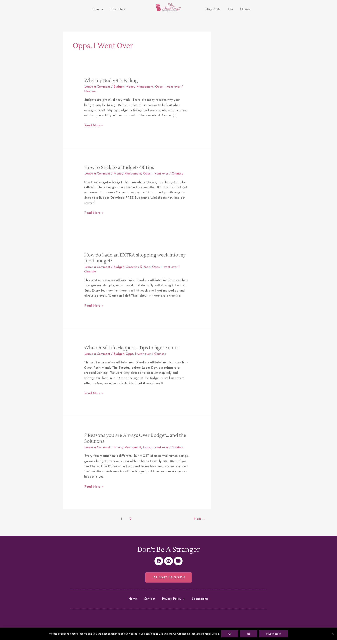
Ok (229, 633)
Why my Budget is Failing (111, 81)
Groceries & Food (138, 267)
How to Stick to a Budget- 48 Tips (119, 167)
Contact (149, 599)
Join (230, 9)
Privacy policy (273, 633)
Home (95, 9)
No (248, 633)
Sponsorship (200, 599)
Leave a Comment (97, 86)
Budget (119, 86)
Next (200, 519)
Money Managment (139, 86)
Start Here (118, 9)
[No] (332, 633)
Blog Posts (212, 9)
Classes (245, 9)
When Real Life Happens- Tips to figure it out (131, 348)
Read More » (93, 125)
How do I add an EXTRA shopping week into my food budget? (135, 258)
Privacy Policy (171, 599)
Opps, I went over (167, 86)
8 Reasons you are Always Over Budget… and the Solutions (135, 438)
